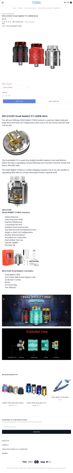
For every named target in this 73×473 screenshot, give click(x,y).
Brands (5, 453)
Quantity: (4, 92)
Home (14, 8)
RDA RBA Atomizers (30, 8)
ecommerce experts (60, 468)
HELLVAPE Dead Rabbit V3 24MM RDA (49, 8)
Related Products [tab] (10, 374)
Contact (5, 445)
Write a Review (30, 22)
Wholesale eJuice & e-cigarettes (15, 449)
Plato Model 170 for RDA (60, 397)
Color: (7, 84)
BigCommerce (43, 468)
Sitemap (29, 468)
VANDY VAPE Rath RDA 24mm (12, 403)
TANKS (20, 8)
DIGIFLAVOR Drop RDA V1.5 (36, 403)
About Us (5, 441)
